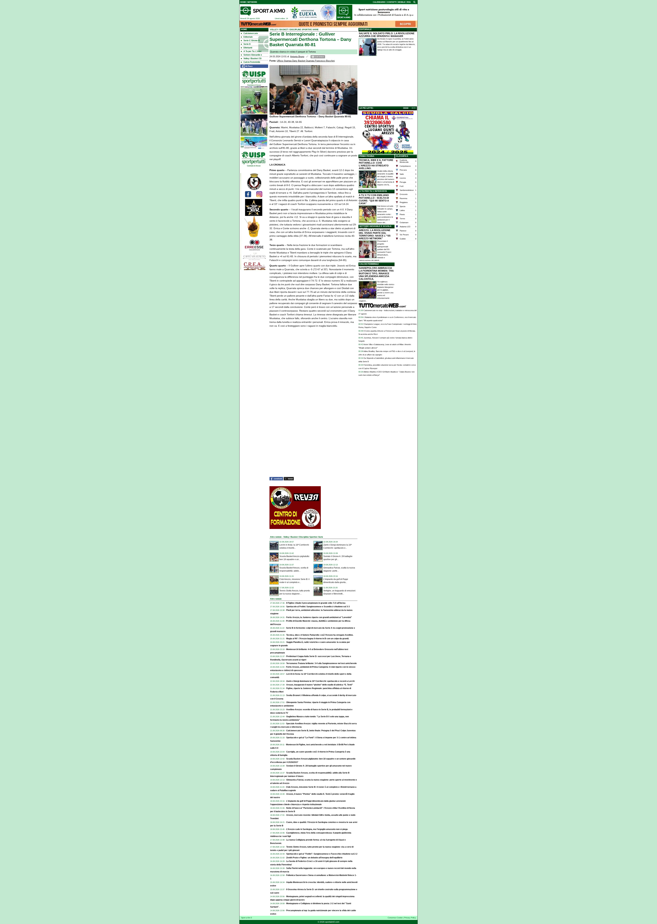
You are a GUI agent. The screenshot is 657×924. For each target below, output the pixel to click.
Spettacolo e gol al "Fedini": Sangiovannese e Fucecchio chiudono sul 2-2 (321, 854)
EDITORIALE (365, 29)
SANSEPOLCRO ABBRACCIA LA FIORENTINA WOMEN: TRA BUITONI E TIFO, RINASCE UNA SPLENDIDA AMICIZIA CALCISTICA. (376, 273)
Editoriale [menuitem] (248, 37)
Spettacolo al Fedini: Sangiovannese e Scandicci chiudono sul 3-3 (318, 606)
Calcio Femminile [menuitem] (251, 62)
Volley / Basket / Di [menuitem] (252, 58)
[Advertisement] (387, 82)
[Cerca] (414, 2)
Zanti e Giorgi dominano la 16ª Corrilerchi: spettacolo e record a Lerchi (320, 681)
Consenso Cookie (395, 918)
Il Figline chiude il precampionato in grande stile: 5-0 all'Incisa (315, 603)
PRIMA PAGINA (366, 156)
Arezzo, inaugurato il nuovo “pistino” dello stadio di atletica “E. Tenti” (319, 685)
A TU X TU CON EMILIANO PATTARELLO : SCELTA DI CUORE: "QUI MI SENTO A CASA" (374, 199)
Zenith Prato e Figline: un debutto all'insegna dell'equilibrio (314, 857)
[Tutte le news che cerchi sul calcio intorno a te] (263, 11)
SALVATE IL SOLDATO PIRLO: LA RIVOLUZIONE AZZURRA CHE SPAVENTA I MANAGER (386, 34)
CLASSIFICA (402, 156)
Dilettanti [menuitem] (247, 48)
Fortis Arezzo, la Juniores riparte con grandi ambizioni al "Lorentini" (319, 617)
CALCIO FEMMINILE (369, 264)
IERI (414, 108)
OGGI (405, 108)
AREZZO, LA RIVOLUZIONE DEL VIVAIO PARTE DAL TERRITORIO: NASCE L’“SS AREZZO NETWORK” (374, 234)
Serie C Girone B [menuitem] (251, 40)
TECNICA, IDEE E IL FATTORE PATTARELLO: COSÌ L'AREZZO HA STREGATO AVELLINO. (376, 164)
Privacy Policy (410, 918)
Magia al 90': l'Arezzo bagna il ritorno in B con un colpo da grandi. (317, 638)
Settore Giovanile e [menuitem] (252, 55)
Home (244, 29)
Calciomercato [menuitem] (250, 33)
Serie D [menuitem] (247, 44)
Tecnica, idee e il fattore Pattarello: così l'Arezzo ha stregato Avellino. (319, 635)
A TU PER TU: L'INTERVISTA (373, 191)
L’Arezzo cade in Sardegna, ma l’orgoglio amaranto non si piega (317, 829)
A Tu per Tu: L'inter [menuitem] (252, 51)
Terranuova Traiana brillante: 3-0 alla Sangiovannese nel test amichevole (321, 663)
